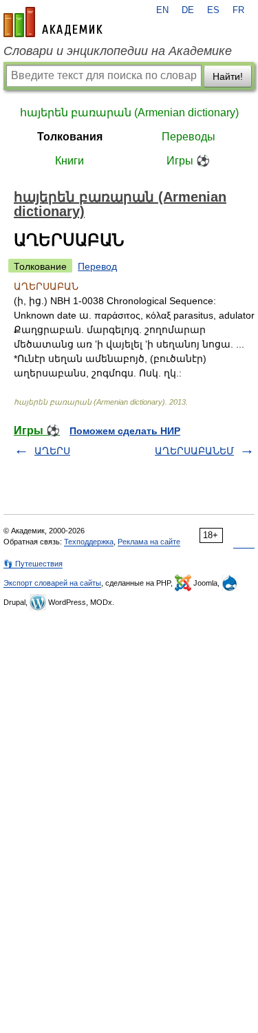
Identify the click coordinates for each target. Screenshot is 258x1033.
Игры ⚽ (188, 161)
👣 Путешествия (33, 564)
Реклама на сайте (149, 541)
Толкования (70, 136)
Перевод (97, 266)
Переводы (188, 136)
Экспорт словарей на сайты (52, 583)
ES (213, 10)
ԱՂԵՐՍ (52, 450)
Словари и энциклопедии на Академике (117, 51)
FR (238, 10)
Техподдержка (89, 541)
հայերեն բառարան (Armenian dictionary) (129, 112)
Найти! (228, 76)
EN (162, 10)
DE (188, 10)
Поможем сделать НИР (124, 430)
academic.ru (53, 22)
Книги (69, 161)
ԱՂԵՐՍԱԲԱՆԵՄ (194, 450)
